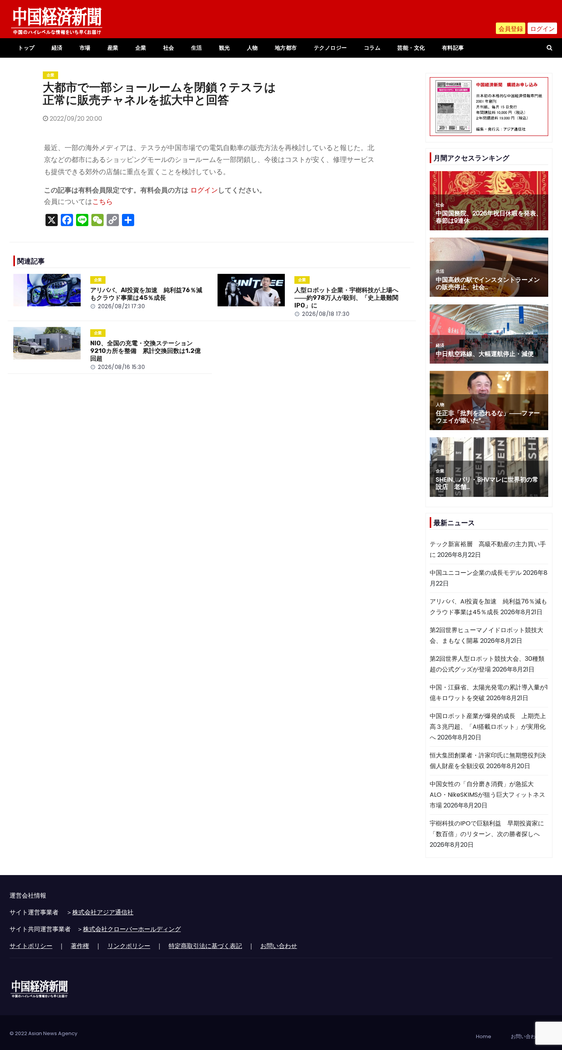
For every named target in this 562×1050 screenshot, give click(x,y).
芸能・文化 (411, 48)
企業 (140, 48)
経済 (57, 48)
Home (483, 1036)
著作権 (80, 946)
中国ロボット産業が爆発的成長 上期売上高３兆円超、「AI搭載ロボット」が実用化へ (488, 727)
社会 (168, 48)
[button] (549, 47)
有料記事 (453, 48)
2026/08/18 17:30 (325, 314)
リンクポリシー (128, 946)
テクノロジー (330, 48)
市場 (85, 48)
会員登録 (511, 28)
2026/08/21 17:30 (121, 306)
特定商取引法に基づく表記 (205, 946)
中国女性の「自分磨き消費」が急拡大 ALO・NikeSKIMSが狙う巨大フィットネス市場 (487, 795)
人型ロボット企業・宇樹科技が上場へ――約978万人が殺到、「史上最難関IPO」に (346, 297)
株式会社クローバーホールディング (132, 929)
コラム (372, 48)
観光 (224, 48)
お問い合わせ (278, 946)
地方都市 (286, 48)
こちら (102, 201)
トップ (26, 48)
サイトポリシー (31, 946)
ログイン (542, 28)
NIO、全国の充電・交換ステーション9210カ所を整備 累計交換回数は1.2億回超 (145, 351)
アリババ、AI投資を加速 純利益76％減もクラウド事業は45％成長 (146, 293)
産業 (113, 48)
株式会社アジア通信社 (102, 912)
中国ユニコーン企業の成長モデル (475, 572)
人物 (252, 48)
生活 (196, 48)
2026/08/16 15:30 (121, 367)
